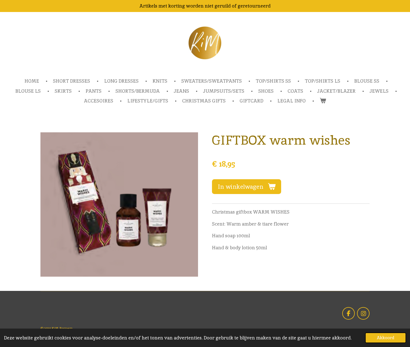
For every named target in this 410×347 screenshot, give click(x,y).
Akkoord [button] (385, 338)
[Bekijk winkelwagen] (323, 101)
